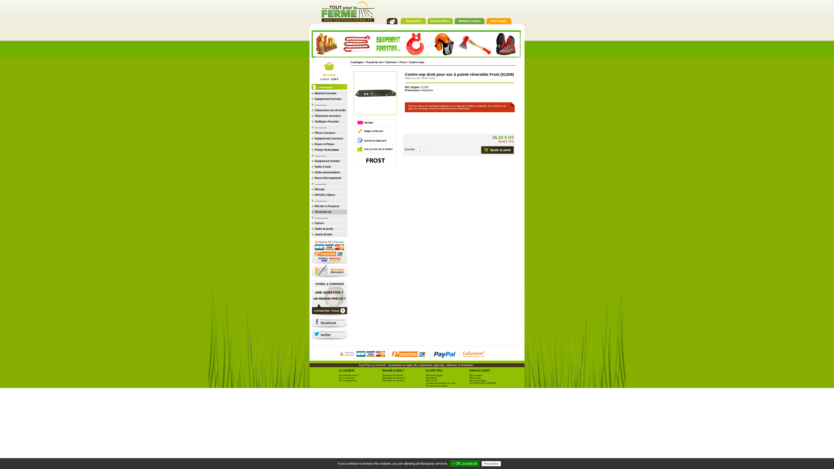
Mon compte (498, 21)
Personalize (491, 463)
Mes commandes (477, 380)
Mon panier (329, 75)
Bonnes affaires (440, 21)
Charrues (391, 62)
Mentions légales (434, 375)
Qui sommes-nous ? (349, 375)
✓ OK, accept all (464, 463)
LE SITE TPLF (434, 370)
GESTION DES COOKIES (482, 383)
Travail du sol (374, 62)
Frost (403, 62)
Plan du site (431, 380)
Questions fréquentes (392, 375)
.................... (321, 217)
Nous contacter (346, 378)
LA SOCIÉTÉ (346, 370)
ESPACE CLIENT (479, 370)
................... (321, 200)
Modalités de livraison (393, 380)
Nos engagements (348, 380)
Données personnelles (437, 385)
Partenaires (431, 378)
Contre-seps (416, 62)
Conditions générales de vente (441, 383)
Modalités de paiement (393, 378)
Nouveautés (413, 21)
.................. (320, 104)
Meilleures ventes (470, 21)
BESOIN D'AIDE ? (393, 370)
